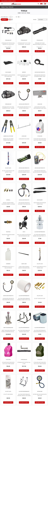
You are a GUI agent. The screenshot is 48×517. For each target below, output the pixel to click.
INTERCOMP (39, 391)
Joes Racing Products (40, 72)
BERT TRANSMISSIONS (8, 327)
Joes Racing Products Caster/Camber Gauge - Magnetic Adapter (24, 172)
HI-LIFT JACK (8, 167)
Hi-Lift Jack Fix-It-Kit (39, 298)
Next (18, 16)
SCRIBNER (8, 263)
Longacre (39, 104)
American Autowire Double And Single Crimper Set (8, 140)
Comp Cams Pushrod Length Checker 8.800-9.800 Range (24, 268)
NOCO (24, 231)
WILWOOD (8, 231)
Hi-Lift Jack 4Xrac (8, 394)
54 (16, 16)
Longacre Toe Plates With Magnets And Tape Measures (40, 108)
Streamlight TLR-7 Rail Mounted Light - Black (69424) (8, 108)
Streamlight (8, 40)
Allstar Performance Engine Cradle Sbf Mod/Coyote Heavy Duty (24, 332)
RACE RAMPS (8, 72)
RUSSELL (8, 199)
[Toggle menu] (2, 4)
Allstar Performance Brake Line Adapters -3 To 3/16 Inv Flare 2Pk (39, 236)
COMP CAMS (24, 263)
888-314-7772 (44, 1)
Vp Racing (39, 136)
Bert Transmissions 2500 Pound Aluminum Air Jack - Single (8, 332)
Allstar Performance (39, 231)
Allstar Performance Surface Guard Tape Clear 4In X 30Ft (24, 300)
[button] (42, 4)
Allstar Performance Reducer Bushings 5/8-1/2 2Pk (40, 332)
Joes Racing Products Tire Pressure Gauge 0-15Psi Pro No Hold (8, 300)
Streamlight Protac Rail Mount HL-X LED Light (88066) (8, 44)
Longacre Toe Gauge (24, 138)
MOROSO (24, 72)
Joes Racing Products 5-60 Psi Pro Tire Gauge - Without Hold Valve (24, 108)
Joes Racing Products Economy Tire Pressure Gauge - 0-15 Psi (24, 204)
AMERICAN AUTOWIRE (8, 136)
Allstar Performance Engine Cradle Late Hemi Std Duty (24, 395)
